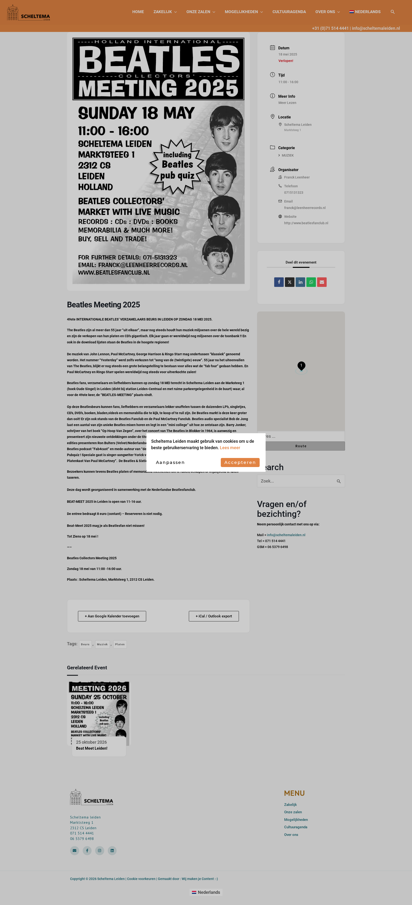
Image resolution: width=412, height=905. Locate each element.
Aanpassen (170, 462)
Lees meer (230, 447)
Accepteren (240, 462)
